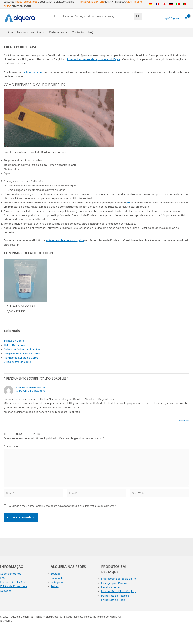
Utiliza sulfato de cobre (17, 361)
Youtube (56, 573)
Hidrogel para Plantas (114, 583)
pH (128, 202)
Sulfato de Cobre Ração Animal (22, 349)
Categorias (56, 32)
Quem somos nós (10, 573)
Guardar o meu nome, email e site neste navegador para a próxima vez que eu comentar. (62, 505)
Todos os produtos (29, 32)
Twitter (55, 586)
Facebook (57, 577)
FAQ (90, 32)
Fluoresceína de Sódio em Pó (119, 578)
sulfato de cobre (33, 71)
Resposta (183, 420)
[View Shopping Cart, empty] (186, 18)
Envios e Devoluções (12, 582)
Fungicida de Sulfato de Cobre (22, 353)
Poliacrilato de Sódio (113, 599)
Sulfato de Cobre (14, 340)
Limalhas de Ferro (112, 587)
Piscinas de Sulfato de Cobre (21, 357)
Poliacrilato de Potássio (115, 595)
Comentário (96, 446)
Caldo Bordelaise (15, 345)
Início (9, 32)
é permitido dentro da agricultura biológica (93, 59)
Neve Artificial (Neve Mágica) (118, 591)
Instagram (57, 582)
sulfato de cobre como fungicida (65, 240)
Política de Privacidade (13, 586)
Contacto (78, 32)
